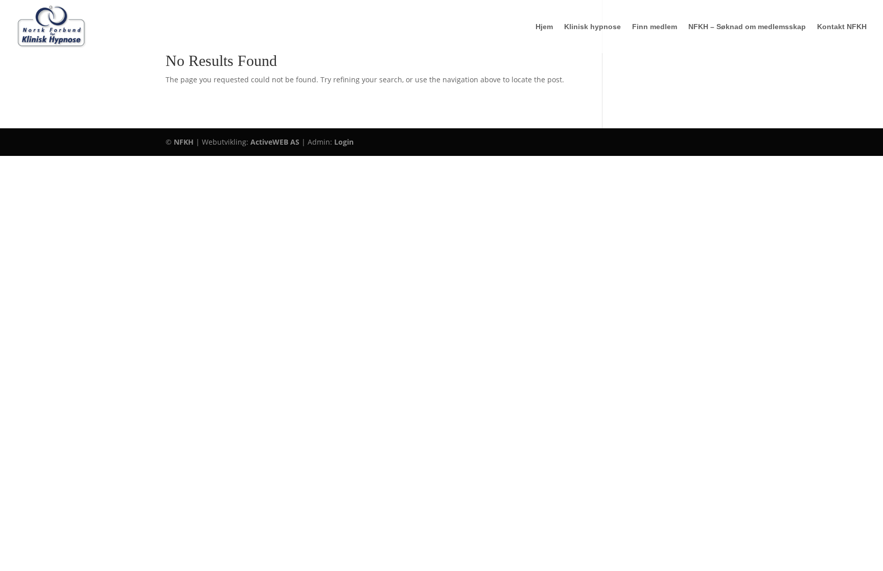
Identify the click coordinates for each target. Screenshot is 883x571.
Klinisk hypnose (592, 27)
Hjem (544, 27)
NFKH (184, 142)
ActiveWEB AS (274, 142)
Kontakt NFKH (842, 27)
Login (344, 142)
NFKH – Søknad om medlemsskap (747, 27)
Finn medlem (654, 27)
